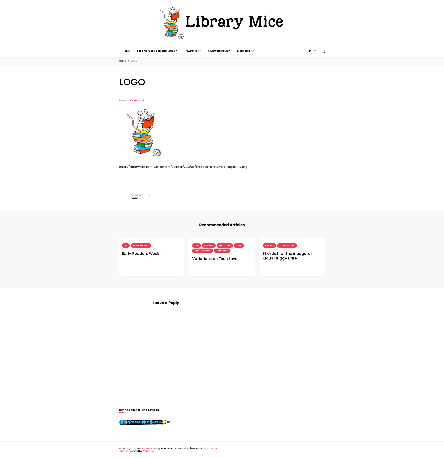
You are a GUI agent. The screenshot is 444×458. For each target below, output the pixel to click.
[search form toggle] (323, 51)
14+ (196, 245)
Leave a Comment (131, 100)
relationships (202, 251)
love (238, 245)
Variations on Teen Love (214, 258)
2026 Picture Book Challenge (156, 50)
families (208, 245)
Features (191, 50)
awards (269, 245)
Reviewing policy (219, 50)
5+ (126, 245)
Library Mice (145, 448)
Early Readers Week (140, 253)
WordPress (149, 450)
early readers (141, 245)
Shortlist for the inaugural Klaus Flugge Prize (287, 256)
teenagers (222, 251)
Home (126, 50)
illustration (287, 245)
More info (243, 50)
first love (224, 245)
